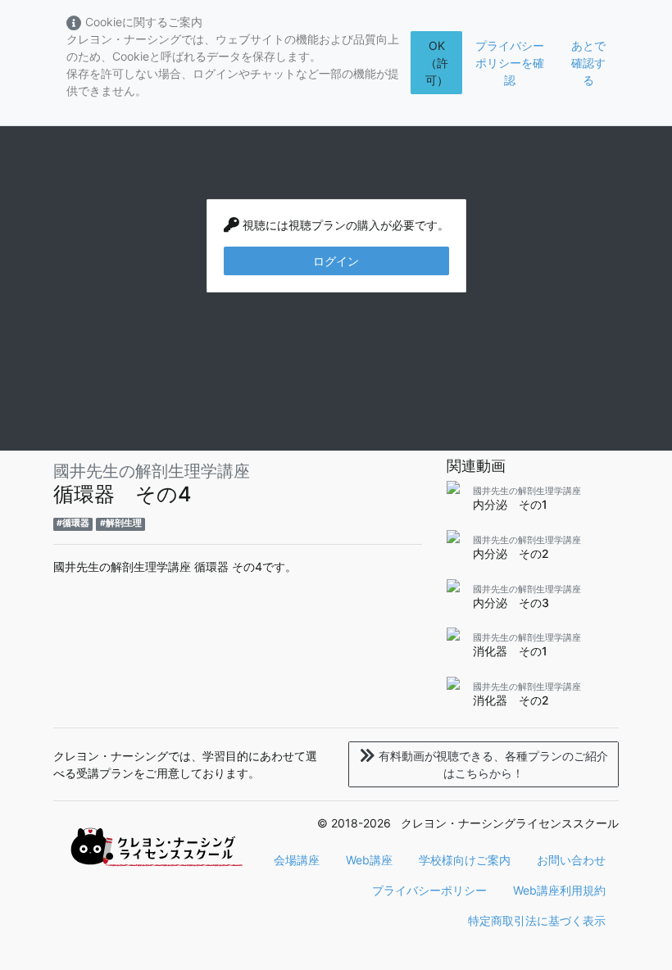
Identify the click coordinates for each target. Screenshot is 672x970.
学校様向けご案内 (465, 860)
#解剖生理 (121, 523)
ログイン (336, 261)
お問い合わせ (571, 860)
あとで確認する (588, 63)
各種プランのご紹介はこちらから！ (493, 764)
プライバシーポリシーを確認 (509, 63)
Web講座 (369, 860)
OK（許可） (436, 63)
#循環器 (73, 523)
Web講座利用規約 (559, 890)
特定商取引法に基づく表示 (537, 920)
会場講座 (297, 860)
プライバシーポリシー (429, 890)
